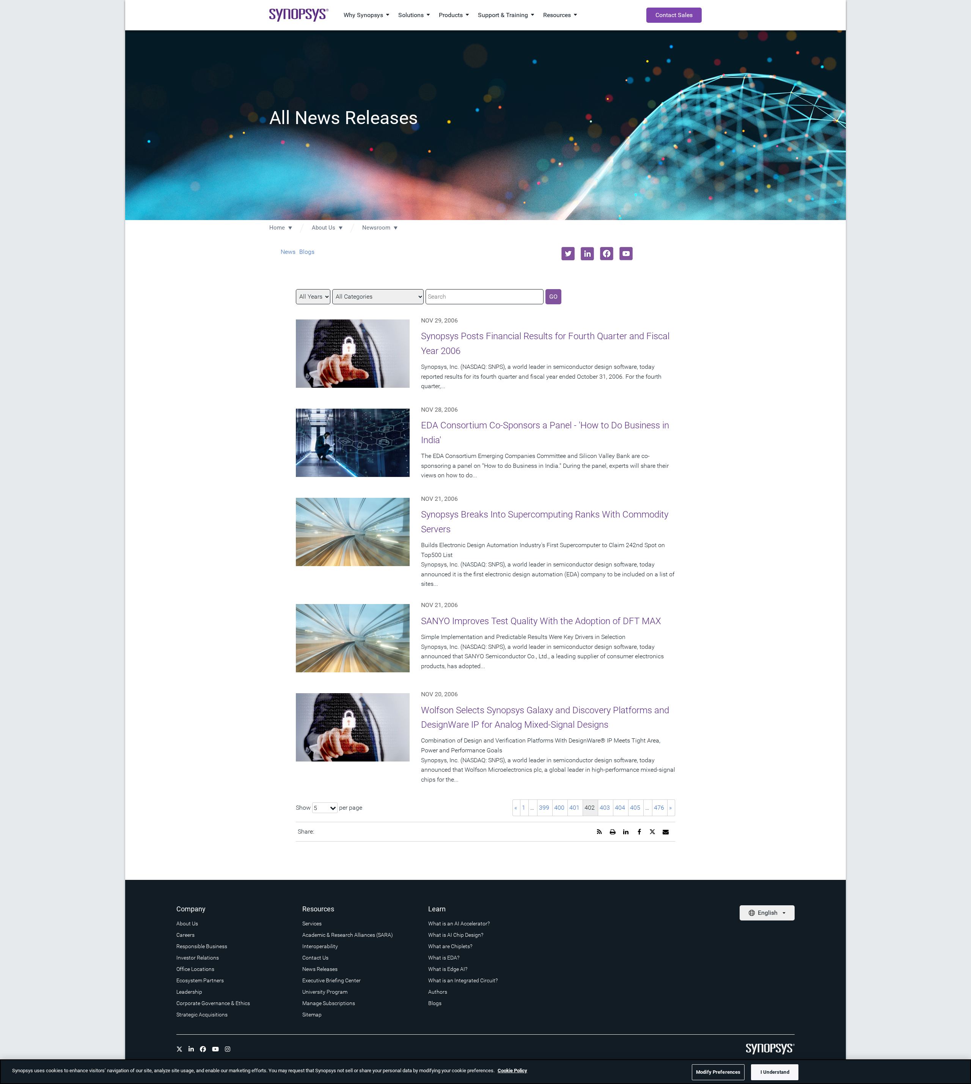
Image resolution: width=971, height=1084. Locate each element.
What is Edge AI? (447, 969)
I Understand (774, 1072)
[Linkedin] (191, 1049)
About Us (323, 227)
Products (451, 15)
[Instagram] (227, 1049)
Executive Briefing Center (331, 980)
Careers (185, 935)
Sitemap (312, 1015)
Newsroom (376, 227)
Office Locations (195, 969)
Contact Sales (674, 15)
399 (544, 807)
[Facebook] (203, 1049)
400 (559, 807)
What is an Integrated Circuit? (463, 980)
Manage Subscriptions (328, 1003)
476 (659, 807)
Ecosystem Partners (200, 980)
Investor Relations (197, 958)
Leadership (189, 992)
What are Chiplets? (450, 946)
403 (605, 807)
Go (553, 296)
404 (620, 807)
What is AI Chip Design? (455, 935)
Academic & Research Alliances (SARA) (347, 935)
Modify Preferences (718, 1072)
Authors (437, 992)
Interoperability (320, 946)
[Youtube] (215, 1049)
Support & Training (503, 15)
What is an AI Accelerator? (459, 923)
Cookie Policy (512, 1070)
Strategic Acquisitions (202, 1015)
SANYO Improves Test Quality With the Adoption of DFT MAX (541, 621)
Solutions (411, 15)
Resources (557, 15)
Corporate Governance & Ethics (213, 1003)
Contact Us (315, 958)
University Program (324, 992)
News (288, 251)
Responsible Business (201, 946)
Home (277, 227)
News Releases (320, 969)
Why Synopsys (363, 15)
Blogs (306, 251)
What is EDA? (443, 958)
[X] (179, 1049)
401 (574, 807)
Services (312, 923)
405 (635, 807)
